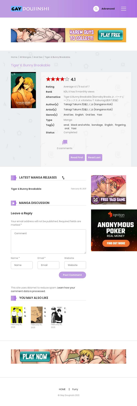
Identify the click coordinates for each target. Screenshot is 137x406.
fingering (120, 125)
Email (41, 258)
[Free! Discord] (57, 314)
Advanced (108, 8)
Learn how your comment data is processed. (43, 289)
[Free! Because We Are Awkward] (17, 314)
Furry (75, 389)
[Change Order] (63, 177)
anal (66, 125)
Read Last (94, 157)
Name (14, 258)
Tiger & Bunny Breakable (57, 57)
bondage (97, 125)
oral (67, 128)
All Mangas (25, 57)
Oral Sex (90, 114)
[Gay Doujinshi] (30, 8)
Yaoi (99, 114)
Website (69, 258)
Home (14, 57)
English (79, 114)
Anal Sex (38, 57)
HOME (62, 389)
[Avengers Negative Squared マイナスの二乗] (37, 314)
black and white (80, 125)
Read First (77, 157)
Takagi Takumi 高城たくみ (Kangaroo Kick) (88, 104)
